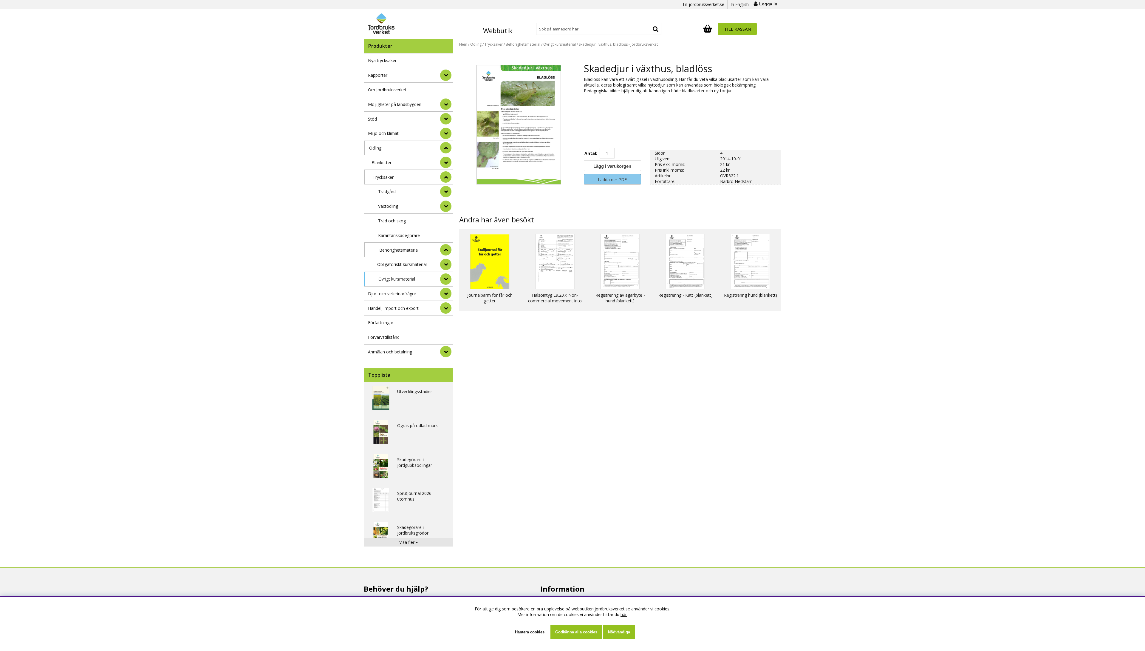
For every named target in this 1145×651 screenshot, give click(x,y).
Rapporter (377, 75)
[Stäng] (446, 148)
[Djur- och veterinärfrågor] (446, 293)
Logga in (768, 3)
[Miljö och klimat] (446, 133)
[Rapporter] (446, 75)
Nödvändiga (619, 632)
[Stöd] (446, 119)
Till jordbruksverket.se (703, 4)
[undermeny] (446, 162)
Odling (375, 148)
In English (740, 4)
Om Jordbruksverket (387, 90)
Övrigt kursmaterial (396, 279)
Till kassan (737, 29)
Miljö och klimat (383, 133)
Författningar (380, 322)
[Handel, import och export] (446, 308)
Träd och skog (392, 221)
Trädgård (387, 191)
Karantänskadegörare (399, 235)
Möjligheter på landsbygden (394, 104)
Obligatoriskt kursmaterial (402, 264)
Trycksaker (383, 177)
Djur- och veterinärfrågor (392, 293)
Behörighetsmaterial (399, 250)
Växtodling (388, 206)
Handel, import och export (393, 308)
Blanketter (382, 162)
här (624, 614)
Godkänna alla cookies (576, 632)
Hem (463, 44)
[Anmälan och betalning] (446, 352)
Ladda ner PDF (612, 179)
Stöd (372, 119)
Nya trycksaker (382, 60)
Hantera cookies (529, 632)
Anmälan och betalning (390, 352)
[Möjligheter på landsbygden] (446, 104)
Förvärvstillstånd (384, 337)
